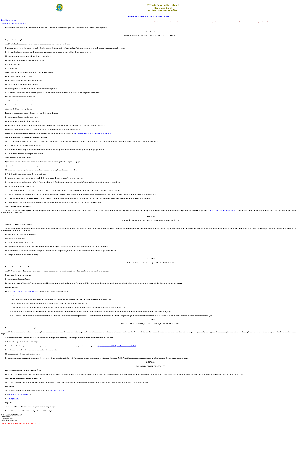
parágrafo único (14, 399)
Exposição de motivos (8, 20)
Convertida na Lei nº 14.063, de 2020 (13, 24)
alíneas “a (12, 395)
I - (10, 299)
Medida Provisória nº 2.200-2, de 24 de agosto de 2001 (92, 133)
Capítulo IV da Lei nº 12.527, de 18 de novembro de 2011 (117, 346)
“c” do (25, 395)
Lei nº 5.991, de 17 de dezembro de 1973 (25, 291)
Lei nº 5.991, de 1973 (57, 390)
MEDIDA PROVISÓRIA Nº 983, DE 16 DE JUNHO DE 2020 (148, 16)
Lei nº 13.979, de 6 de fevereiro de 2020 (223, 210)
